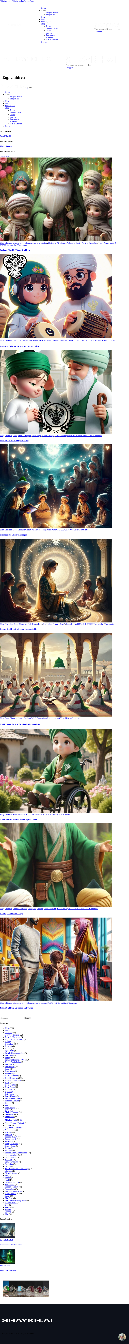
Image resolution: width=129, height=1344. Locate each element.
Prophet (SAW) (59, 624)
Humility (8, 1089)
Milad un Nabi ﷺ (51, 340)
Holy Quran (32, 624)
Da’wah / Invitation (13, 1037)
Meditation (43, 243)
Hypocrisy (9, 1092)
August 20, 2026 (6, 1239)
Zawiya (8, 1212)
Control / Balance (20, 909)
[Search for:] (12, 1018)
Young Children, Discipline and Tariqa (16, 1008)
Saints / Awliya (82, 243)
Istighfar (8, 1103)
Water (7, 1207)
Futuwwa (9, 1073)
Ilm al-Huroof (10, 1096)
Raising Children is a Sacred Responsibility (18, 629)
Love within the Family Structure (14, 440)
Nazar (7, 1125)
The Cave (9, 1198)
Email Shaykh (5, 136)
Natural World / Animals (14, 1123)
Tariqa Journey (104, 243)
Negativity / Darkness (57, 243)
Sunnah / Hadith (72, 624)
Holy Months (10, 1085)
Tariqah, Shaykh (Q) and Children (15, 250)
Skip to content (6, 1)
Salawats (8, 1159)
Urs (6, 1205)
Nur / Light (36, 436)
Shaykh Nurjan (11, 1173)
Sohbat (8, 1178)
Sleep (7, 1175)
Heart (28, 530)
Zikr (82, 340)
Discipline (17, 340)
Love (36, 243)
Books (7, 1030)
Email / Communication (14, 1053)
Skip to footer (29, 1)
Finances (8, 1064)
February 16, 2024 (47, 1003)
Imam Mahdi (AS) (12, 1098)
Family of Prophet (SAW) (15, 1060)
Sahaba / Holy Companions (16, 1153)
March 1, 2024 (85, 624)
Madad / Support (24, 436)
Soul (27, 814)
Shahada (8, 1171)
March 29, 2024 (73, 436)
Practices (63, 340)
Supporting (93, 243)
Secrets (8, 1166)
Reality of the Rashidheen (8, 1270)
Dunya (7, 1048)
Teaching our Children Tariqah (13, 535)
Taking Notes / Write (13, 1191)
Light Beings (10, 1107)
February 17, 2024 (68, 909)
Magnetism (9, 1114)
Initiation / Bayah (12, 1101)
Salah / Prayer (10, 1157)
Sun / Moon (9, 1184)
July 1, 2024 (89, 340)
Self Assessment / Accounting (17, 1169)
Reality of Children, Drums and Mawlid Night (19, 346)
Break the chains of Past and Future (11, 1244)
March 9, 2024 (59, 530)
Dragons (8, 1046)
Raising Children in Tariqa (11, 914)
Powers (8, 1132)
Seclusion (9, 1164)
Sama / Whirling (11, 1162)
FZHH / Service (11, 1076)
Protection (71, 243)
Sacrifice (8, 1150)
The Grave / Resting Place (15, 1200)
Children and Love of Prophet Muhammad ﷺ (20, 724)
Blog (2, 243)
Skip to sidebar (18, 1)
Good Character (26, 243)
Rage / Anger (10, 1146)
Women (8, 1209)
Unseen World (11, 1203)
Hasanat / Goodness (13, 1080)
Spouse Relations (12, 1182)
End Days (9, 1055)
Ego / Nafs (9, 1051)
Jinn (6, 1105)
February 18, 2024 (42, 814)
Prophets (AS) (10, 1139)
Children (8, 243)
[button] (14, 245)
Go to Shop (4, 156)
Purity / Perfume (11, 1144)
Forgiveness (10, 1071)
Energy (25, 340)
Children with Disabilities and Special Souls (18, 819)
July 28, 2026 (5, 1265)
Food (7, 1069)
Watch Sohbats (6, 146)
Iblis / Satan (9, 1094)
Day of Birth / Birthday (14, 1039)
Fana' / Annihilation (13, 1062)
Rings (7, 1148)
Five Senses (33, 340)
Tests (32, 814)
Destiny (16, 243)
